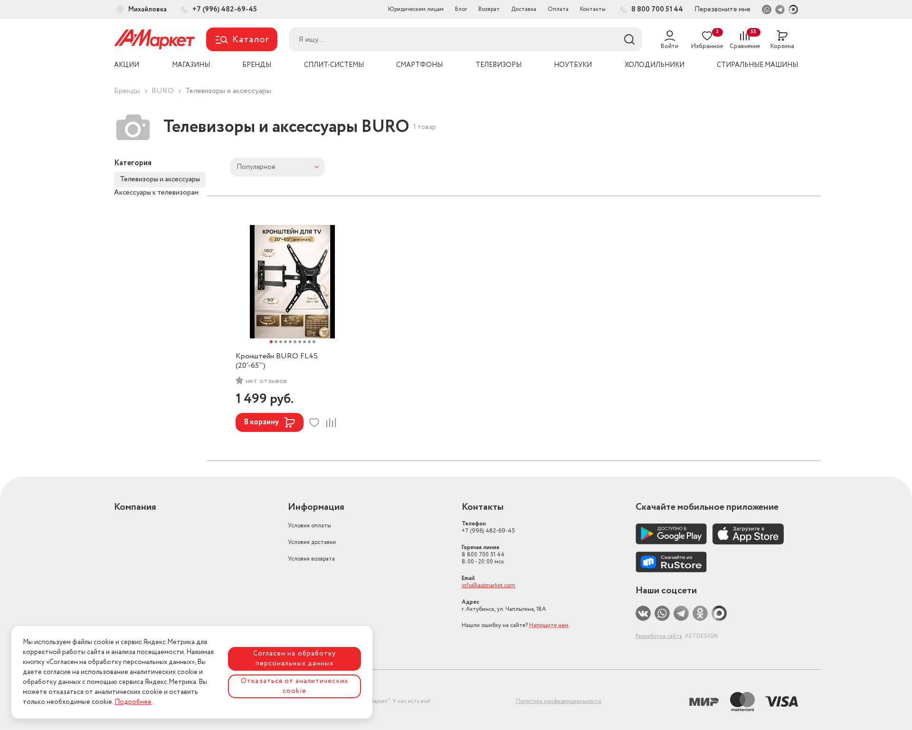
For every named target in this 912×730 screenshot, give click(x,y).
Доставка (523, 9)
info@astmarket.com (488, 585)
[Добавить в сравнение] (331, 423)
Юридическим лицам (416, 9)
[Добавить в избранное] (314, 423)
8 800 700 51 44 (483, 554)
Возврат (489, 9)
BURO (163, 90)
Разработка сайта (659, 636)
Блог (461, 9)
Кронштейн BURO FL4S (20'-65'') (277, 361)
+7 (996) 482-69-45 (488, 527)
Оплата (558, 9)
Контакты (593, 9)
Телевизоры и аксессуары (160, 179)
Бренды (127, 90)
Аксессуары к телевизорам (156, 192)
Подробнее (133, 702)
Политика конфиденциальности (558, 701)
